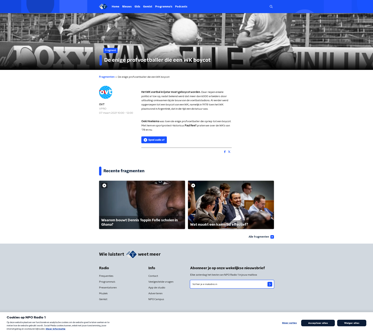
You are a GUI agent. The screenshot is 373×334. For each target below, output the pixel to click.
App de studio (156, 287)
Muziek (103, 293)
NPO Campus (156, 299)
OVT (102, 104)
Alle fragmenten (259, 237)
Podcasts (181, 6)
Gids (137, 6)
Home (115, 6)
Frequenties (106, 276)
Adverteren (155, 293)
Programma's (163, 6)
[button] (271, 6)
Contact (153, 276)
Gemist (147, 6)
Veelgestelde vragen (160, 282)
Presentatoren (108, 287)
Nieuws (127, 6)
